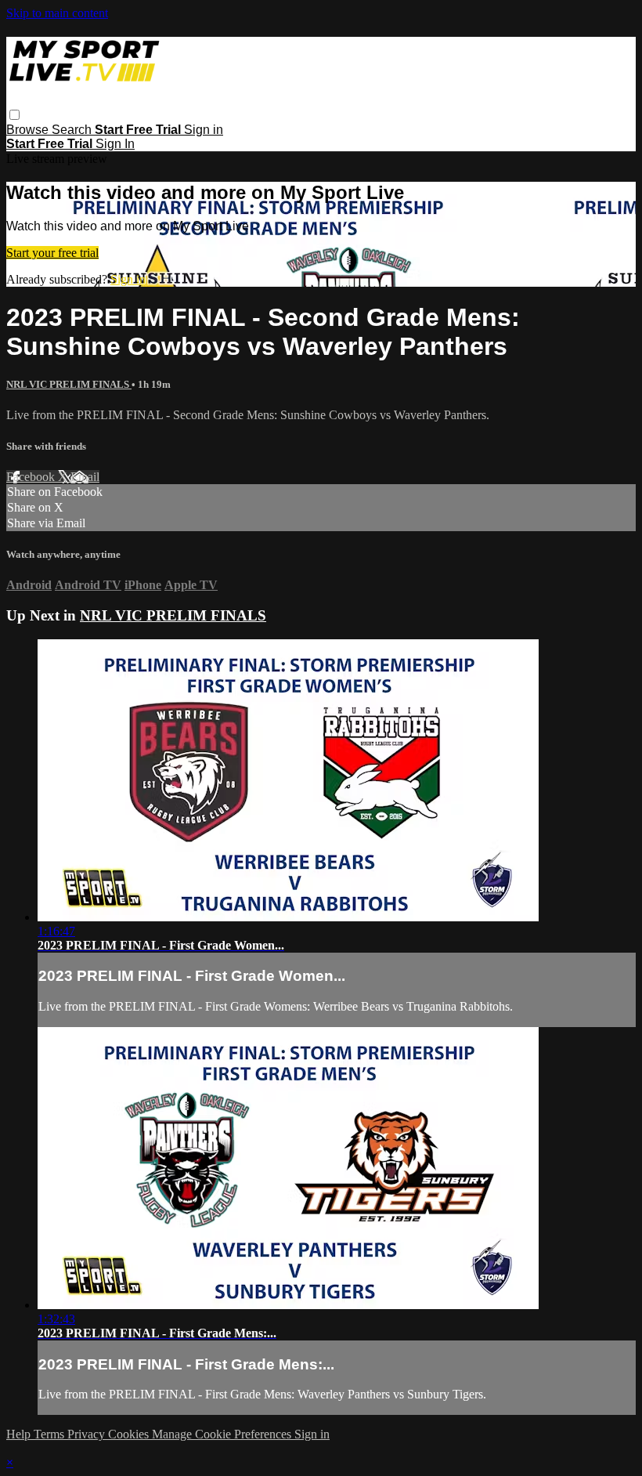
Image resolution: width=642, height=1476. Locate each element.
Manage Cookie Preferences (223, 1434)
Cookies (130, 1434)
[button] (14, 115)
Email (84, 476)
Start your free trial (52, 252)
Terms (50, 1434)
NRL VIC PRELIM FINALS (69, 384)
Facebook (32, 476)
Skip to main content (57, 13)
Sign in (203, 129)
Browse (29, 129)
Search (73, 129)
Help (20, 1434)
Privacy (87, 1434)
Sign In (115, 143)
